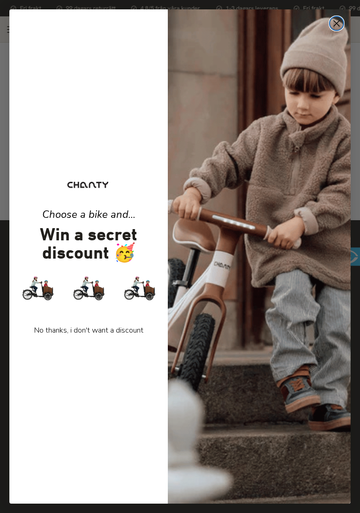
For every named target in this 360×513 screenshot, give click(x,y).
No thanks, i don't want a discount (88, 330)
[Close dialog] (337, 23)
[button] (88, 288)
